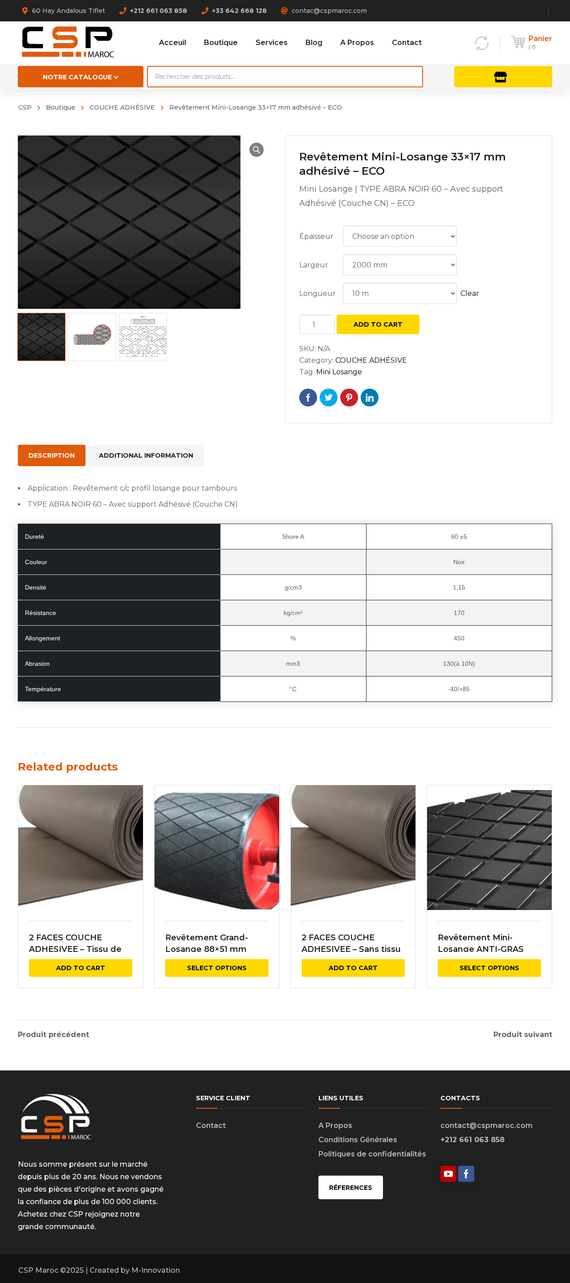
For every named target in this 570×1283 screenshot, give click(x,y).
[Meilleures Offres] (503, 76)
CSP (25, 107)
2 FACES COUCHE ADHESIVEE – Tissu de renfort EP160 (75, 949)
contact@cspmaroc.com (486, 1125)
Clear (469, 293)
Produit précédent (53, 1034)
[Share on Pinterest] (349, 397)
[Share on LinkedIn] (370, 397)
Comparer (130, 821)
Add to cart (378, 324)
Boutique (60, 107)
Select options (217, 968)
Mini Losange (339, 372)
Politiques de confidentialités (372, 1154)
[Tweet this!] (329, 397)
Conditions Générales (357, 1139)
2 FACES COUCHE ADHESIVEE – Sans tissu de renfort (351, 949)
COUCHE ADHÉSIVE (122, 107)
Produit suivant (522, 1034)
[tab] (52, 455)
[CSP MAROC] (68, 42)
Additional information (146, 455)
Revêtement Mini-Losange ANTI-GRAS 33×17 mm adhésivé (481, 949)
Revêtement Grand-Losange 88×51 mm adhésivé (206, 949)
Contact (211, 1125)
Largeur (313, 265)
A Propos (335, 1125)
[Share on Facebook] (308, 397)
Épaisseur (316, 236)
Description (51, 455)
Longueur (317, 293)
